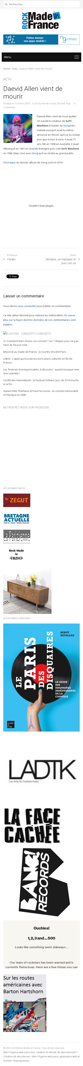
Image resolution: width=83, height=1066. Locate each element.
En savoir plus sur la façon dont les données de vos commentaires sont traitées (39, 319)
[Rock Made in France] (41, 20)
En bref (61, 103)
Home (6, 68)
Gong (66, 125)
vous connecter (27, 306)
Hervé (45, 103)
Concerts (43, 333)
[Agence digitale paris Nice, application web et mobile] (41, 39)
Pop (68, 103)
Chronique (9, 162)
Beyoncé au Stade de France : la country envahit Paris (34, 351)
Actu (14, 68)
